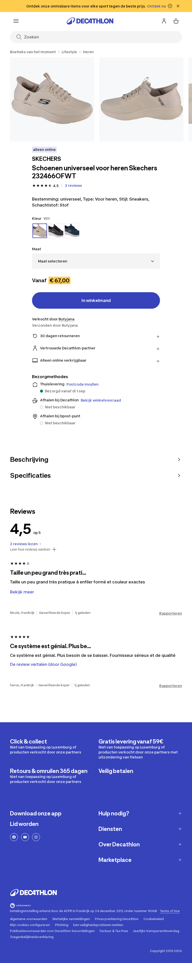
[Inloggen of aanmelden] (164, 21)
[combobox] (96, 261)
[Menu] (16, 21)
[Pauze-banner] (170, 6)
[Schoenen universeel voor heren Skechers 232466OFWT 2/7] (141, 99)
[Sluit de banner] (178, 6)
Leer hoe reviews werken (30, 549)
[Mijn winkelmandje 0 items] (176, 21)
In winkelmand (96, 300)
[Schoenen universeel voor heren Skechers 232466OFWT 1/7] (52, 99)
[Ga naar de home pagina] (90, 20)
